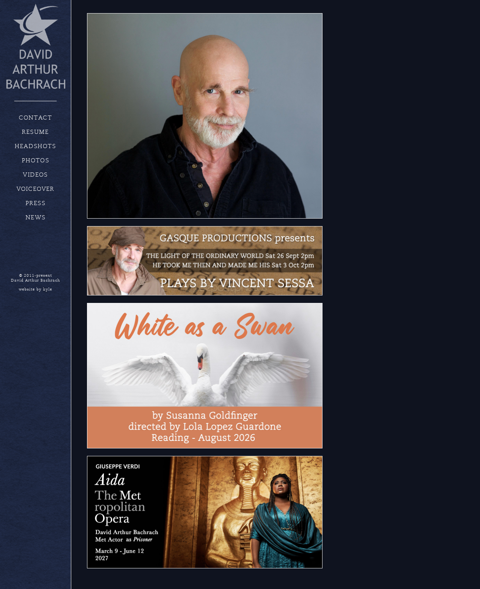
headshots (35, 146)
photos (35, 160)
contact (35, 117)
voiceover (35, 189)
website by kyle (35, 289)
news (36, 217)
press (35, 203)
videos (35, 174)
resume (35, 132)
